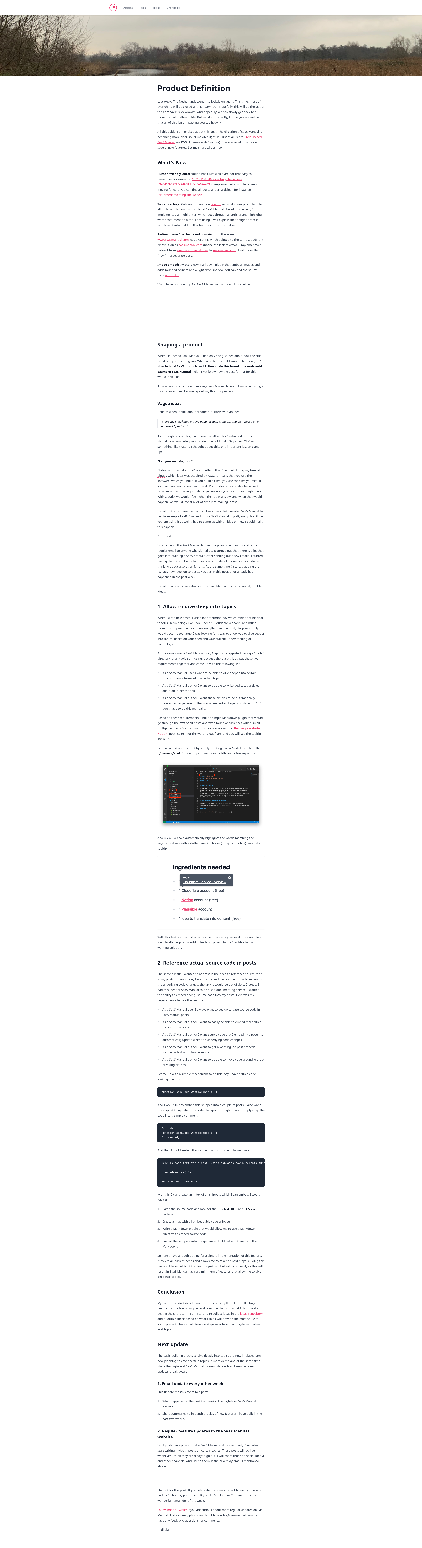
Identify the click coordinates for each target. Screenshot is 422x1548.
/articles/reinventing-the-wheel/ (179, 195)
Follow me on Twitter (172, 1510)
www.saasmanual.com (173, 240)
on (172, 275)
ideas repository (251, 1314)
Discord (216, 204)
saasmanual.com (190, 245)
